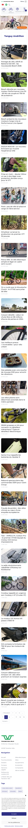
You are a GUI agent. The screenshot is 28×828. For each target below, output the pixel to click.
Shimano (4, 791)
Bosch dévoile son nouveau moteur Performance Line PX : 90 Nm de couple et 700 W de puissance (13, 92)
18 (20, 717)
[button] (25, 795)
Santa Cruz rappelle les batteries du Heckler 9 (11, 456)
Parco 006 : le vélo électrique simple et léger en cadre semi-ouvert (13, 262)
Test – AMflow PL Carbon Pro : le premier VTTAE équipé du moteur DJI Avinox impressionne (13, 539)
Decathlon (18, 788)
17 (16, 717)
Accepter (14, 814)
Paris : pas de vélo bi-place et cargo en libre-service (13, 207)
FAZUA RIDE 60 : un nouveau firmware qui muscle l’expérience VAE (13, 149)
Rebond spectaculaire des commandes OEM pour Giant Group (13, 482)
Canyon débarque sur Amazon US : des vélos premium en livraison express (13, 675)
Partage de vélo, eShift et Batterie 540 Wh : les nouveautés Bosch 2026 (12, 64)
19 (23, 717)
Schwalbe (13, 791)
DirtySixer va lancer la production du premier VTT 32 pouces (13, 234)
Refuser (14, 818)
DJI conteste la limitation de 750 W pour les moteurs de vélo (13, 646)
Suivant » (5, 721)
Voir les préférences (14, 822)
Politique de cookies (9, 826)
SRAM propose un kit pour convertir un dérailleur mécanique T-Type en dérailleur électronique (12, 428)
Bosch (20, 791)
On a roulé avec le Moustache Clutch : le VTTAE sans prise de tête (13, 289)
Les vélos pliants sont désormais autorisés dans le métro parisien (13, 400)
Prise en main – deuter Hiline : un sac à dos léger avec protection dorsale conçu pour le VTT (14, 177)
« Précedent (6, 713)
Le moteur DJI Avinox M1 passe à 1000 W (11, 619)
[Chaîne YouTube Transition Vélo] (2, 4)
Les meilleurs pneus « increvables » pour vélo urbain (11, 344)
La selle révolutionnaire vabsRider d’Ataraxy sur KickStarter (11, 567)
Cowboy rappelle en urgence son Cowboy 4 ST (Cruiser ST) (13, 594)
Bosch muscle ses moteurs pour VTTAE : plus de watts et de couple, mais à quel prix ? (13, 702)
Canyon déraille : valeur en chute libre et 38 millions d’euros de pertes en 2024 (12, 317)
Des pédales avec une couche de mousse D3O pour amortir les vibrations (14, 372)
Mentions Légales (19, 826)
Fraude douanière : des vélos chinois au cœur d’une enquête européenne (13, 510)
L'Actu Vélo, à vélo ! (7, 788)
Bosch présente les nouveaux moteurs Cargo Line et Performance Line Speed (13, 121)
